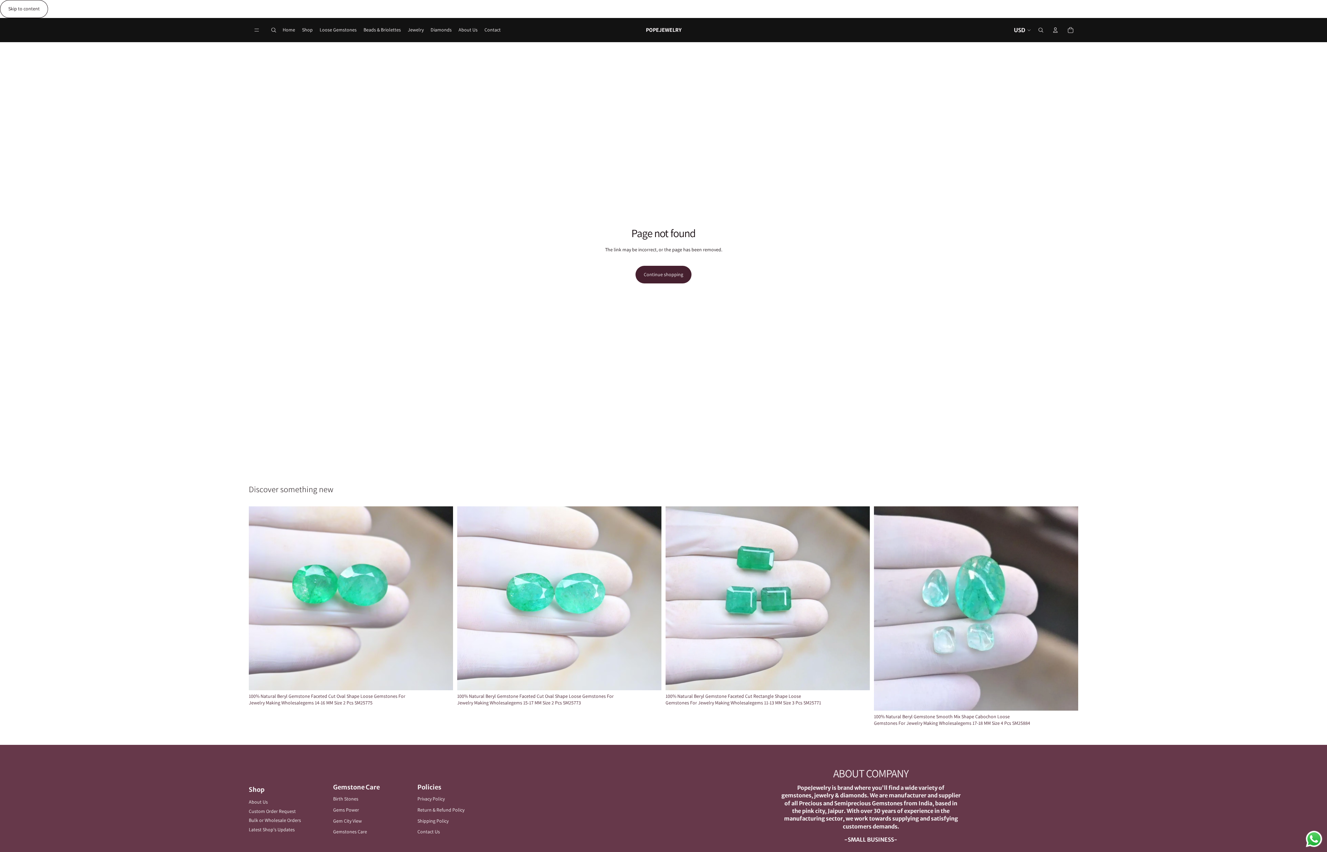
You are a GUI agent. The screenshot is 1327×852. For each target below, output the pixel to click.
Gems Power (346, 810)
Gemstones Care (350, 831)
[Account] (1055, 30)
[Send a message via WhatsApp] (1314, 839)
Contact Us (428, 831)
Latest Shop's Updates (272, 829)
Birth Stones (345, 799)
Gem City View (347, 821)
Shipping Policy (433, 821)
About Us (258, 802)
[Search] (273, 30)
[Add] (442, 679)
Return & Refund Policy (440, 810)
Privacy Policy (431, 799)
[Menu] (257, 30)
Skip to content (24, 9)
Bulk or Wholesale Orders (275, 820)
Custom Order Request (272, 811)
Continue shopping (663, 274)
